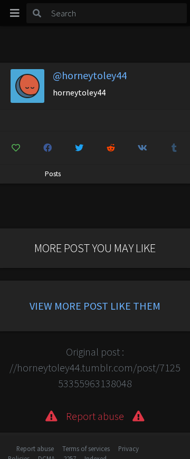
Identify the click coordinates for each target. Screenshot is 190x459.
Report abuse (35, 448)
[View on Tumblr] (174, 148)
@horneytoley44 (90, 75)
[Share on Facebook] (48, 148)
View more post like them (95, 305)
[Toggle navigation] (14, 13)
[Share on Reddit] (111, 148)
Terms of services (86, 448)
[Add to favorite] (16, 148)
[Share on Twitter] (79, 148)
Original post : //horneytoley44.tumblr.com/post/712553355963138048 (95, 367)
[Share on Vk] (142, 148)
